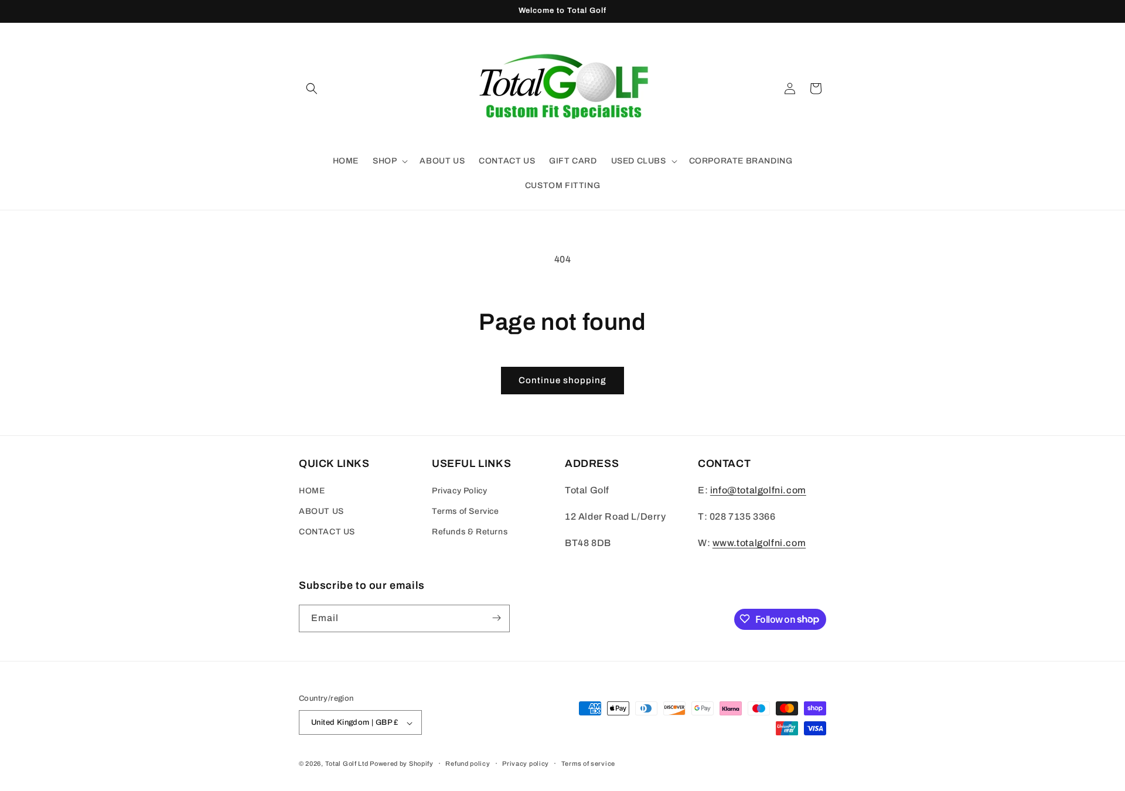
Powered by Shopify (402, 764)
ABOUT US (321, 511)
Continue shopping (562, 380)
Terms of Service (465, 511)
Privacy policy (525, 763)
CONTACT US (327, 532)
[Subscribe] (496, 618)
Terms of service (588, 763)
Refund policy (467, 763)
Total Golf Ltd (347, 764)
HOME (312, 490)
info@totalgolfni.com (758, 490)
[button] (312, 88)
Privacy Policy (459, 490)
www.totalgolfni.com (759, 543)
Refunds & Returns (469, 532)
